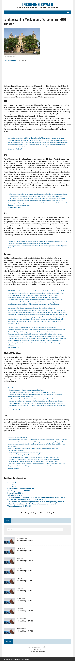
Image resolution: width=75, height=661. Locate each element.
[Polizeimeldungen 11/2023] (9, 633)
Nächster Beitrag (46, 513)
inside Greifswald (12, 60)
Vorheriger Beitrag (29, 513)
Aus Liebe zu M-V (13, 347)
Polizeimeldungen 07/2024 (25, 561)
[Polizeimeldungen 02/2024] (9, 602)
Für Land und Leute (14, 410)
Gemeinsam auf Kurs (14, 207)
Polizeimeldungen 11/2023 (25, 631)
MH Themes (26, 659)
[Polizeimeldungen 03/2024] (9, 592)
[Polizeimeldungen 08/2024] (9, 552)
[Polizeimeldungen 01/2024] (9, 613)
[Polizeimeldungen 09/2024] (9, 542)
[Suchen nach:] (35, 530)
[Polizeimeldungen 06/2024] (9, 572)
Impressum (37, 649)
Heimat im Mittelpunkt (15, 149)
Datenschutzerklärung (37, 652)
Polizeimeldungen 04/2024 (25, 581)
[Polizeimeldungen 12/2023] (9, 623)
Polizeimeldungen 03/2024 (25, 591)
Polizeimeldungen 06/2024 (25, 571)
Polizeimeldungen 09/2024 (25, 540)
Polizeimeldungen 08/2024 (25, 550)
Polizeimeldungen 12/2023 (25, 621)
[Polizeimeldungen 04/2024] (9, 582)
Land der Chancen (13, 468)
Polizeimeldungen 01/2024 (25, 611)
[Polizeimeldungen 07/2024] (9, 562)
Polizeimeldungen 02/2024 (25, 601)
